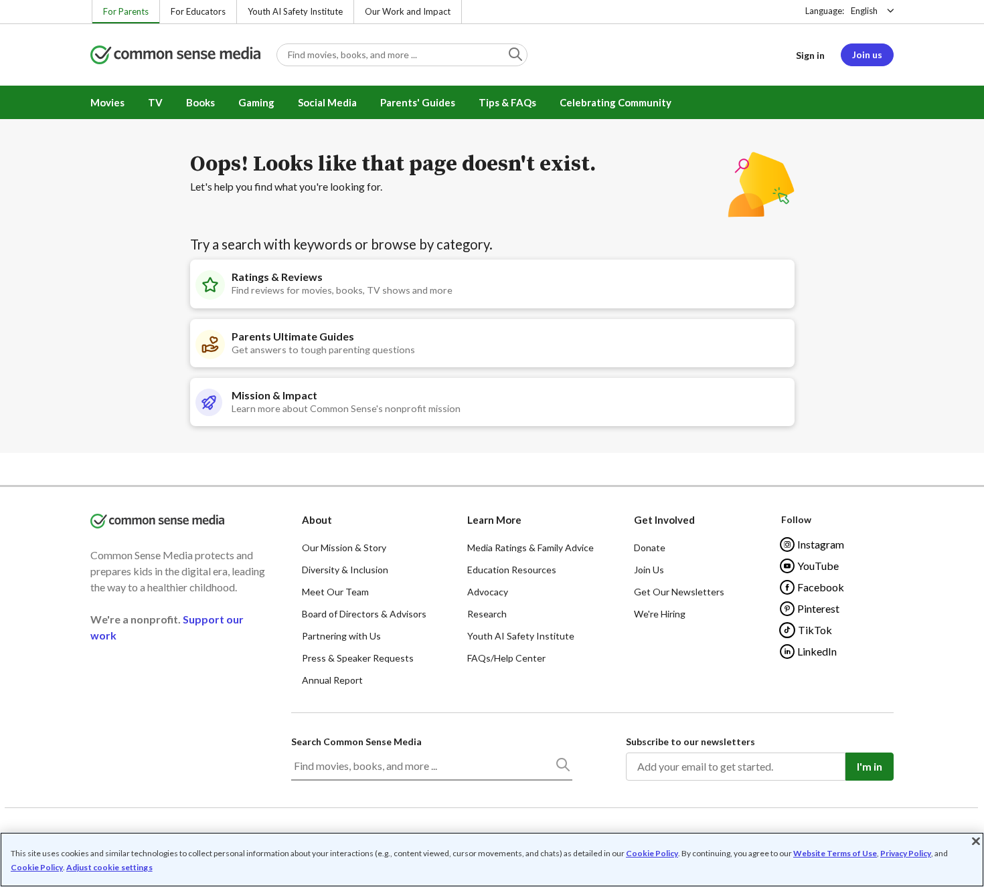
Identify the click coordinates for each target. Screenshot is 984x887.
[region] (492, 859)
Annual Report (332, 680)
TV (155, 102)
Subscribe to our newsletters (690, 741)
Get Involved (664, 520)
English (864, 10)
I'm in (869, 766)
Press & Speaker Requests (358, 658)
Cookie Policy (652, 853)
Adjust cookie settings (109, 867)
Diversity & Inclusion (345, 569)
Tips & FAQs (507, 102)
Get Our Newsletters (679, 591)
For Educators (198, 11)
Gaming (256, 102)
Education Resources (511, 569)
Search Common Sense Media (356, 741)
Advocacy (487, 591)
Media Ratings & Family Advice (530, 547)
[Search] (562, 767)
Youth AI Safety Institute (295, 11)
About (317, 520)
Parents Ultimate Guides (293, 336)
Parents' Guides (417, 102)
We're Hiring (659, 613)
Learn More (494, 520)
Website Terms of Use (835, 853)
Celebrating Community (615, 102)
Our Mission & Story (344, 547)
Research (487, 613)
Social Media (327, 102)
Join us (867, 54)
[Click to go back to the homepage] (175, 55)
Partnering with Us (341, 636)
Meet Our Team (335, 591)
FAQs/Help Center (506, 658)
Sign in (810, 55)
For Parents (126, 11)
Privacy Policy (905, 853)
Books (200, 102)
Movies (107, 102)
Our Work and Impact (407, 11)
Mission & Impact (274, 395)
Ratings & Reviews (277, 276)
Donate (649, 547)
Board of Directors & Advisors (364, 613)
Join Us (649, 569)
